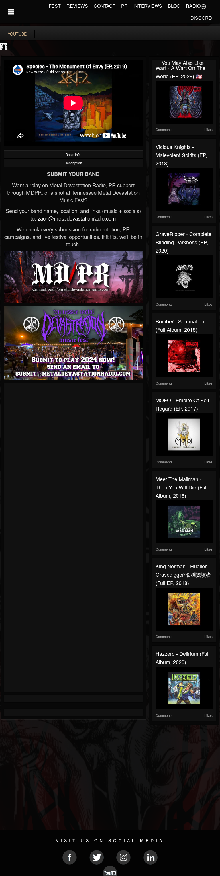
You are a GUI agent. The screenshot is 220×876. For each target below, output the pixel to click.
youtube (17, 34)
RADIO (193, 6)
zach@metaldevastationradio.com (77, 218)
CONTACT (104, 6)
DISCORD (201, 18)
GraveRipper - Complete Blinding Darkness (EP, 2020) (183, 242)
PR (124, 6)
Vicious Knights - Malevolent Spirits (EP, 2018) (181, 155)
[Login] (203, 6)
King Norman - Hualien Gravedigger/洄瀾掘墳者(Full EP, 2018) (183, 574)
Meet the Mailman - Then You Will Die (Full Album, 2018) (181, 487)
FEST (55, 6)
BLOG (174, 6)
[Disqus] (73, 463)
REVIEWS (77, 6)
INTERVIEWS (147, 6)
